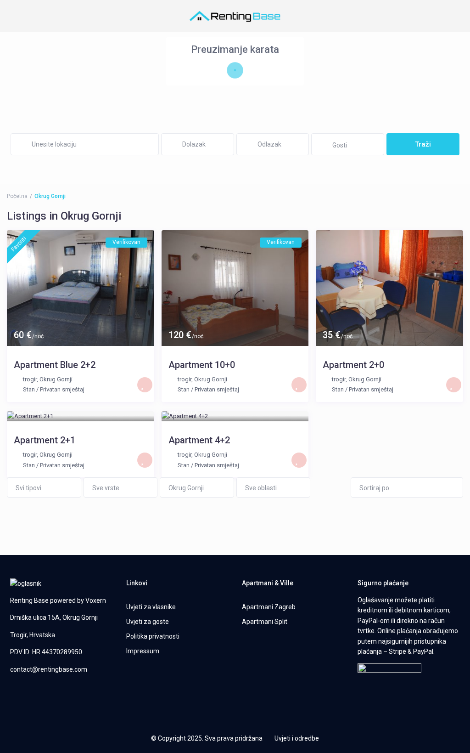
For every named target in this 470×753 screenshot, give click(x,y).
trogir (30, 379)
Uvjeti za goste (147, 621)
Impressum (142, 651)
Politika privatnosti (152, 636)
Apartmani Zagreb (269, 607)
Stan (29, 389)
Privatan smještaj (62, 389)
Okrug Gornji (56, 379)
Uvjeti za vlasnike (151, 607)
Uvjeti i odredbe (296, 738)
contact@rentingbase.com (48, 669)
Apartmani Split (264, 621)
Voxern (95, 600)
